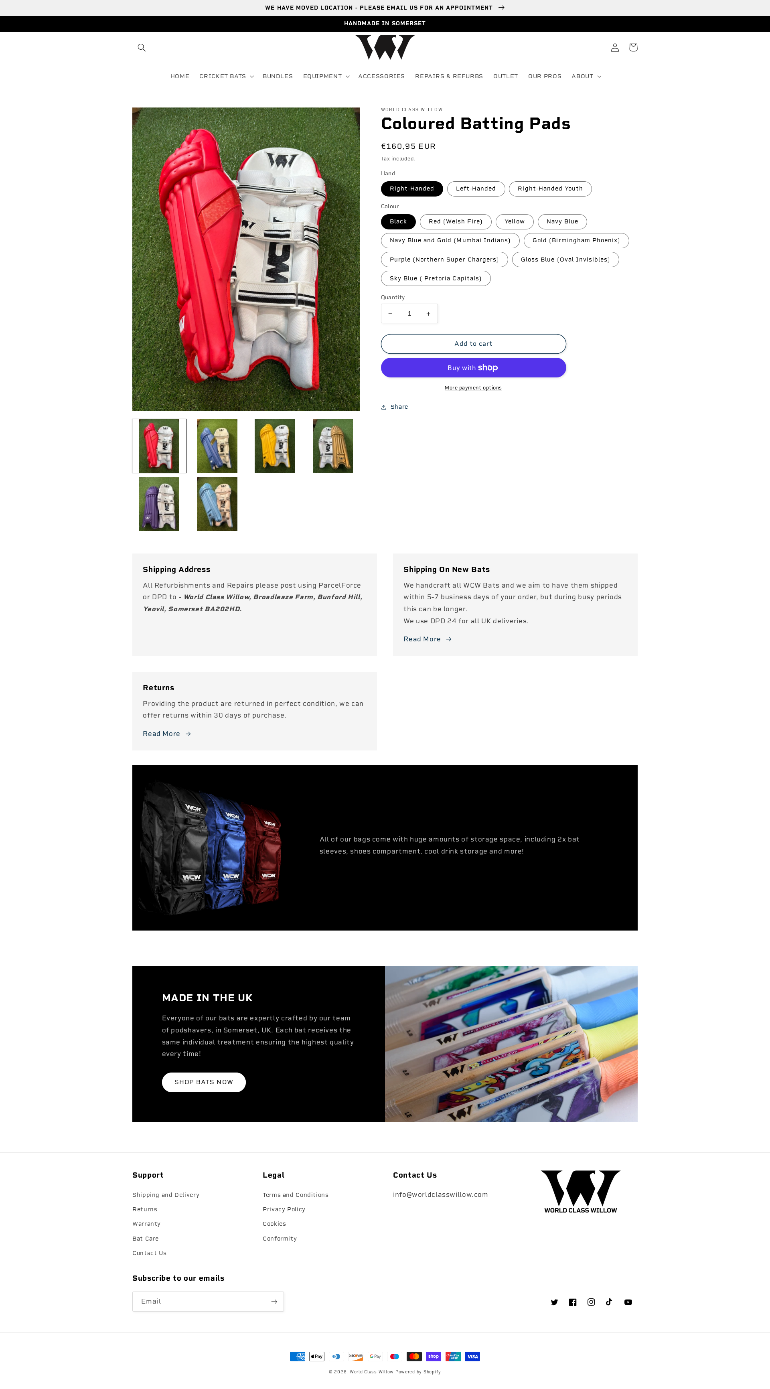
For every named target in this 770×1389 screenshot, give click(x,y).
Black (398, 221)
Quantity (393, 297)
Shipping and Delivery (165, 1194)
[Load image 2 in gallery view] (217, 446)
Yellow (515, 221)
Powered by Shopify (418, 1372)
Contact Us (149, 1253)
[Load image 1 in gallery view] (159, 446)
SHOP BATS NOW (203, 1082)
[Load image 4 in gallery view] (333, 446)
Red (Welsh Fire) (456, 221)
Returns (144, 1209)
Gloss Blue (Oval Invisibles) (565, 259)
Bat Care (145, 1238)
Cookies (274, 1223)
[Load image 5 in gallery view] (159, 504)
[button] (141, 47)
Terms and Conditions (296, 1194)
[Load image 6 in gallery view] (217, 504)
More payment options (473, 388)
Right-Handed (412, 188)
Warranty (146, 1223)
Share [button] (399, 406)
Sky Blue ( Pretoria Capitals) (436, 278)
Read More (422, 639)
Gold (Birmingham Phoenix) (576, 240)
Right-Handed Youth (550, 188)
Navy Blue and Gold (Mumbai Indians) (450, 240)
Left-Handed (476, 188)
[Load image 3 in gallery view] (275, 446)
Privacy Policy (284, 1209)
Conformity (280, 1238)
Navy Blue (562, 221)
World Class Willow (372, 1372)
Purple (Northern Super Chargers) (445, 259)
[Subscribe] (274, 1301)
